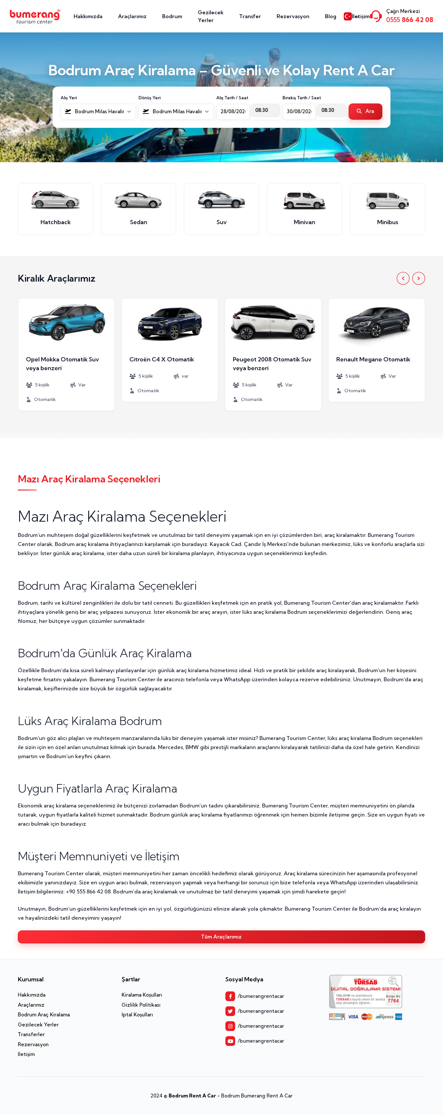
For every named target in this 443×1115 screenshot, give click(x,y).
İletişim (361, 16)
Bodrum (172, 16)
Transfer (250, 16)
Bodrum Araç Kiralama (44, 1015)
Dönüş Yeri (149, 97)
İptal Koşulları (137, 1015)
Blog (330, 16)
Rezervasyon (293, 16)
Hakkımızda (88, 16)
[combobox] (98, 112)
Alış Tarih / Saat (232, 97)
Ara (369, 111)
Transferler (31, 1034)
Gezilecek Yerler (210, 16)
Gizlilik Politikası (141, 1005)
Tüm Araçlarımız (221, 937)
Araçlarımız (132, 16)
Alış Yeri (69, 97)
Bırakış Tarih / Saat (301, 97)
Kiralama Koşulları (142, 995)
